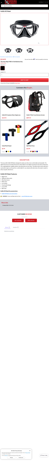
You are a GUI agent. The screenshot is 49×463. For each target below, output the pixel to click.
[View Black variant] (6, 152)
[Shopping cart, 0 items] (47, 2)
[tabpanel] (24, 231)
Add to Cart (25, 80)
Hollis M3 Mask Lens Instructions (9, 193)
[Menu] (1, 2)
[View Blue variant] (10, 152)
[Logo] (14, 2)
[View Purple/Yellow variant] (31, 152)
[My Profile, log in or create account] (45, 2)
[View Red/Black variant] (33, 152)
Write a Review (31, 220)
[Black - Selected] (2, 68)
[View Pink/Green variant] (35, 152)
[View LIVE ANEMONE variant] (39, 152)
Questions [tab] (15, 227)
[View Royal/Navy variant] (37, 152)
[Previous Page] (1, 50)
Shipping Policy (3, 63)
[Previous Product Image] (4, 29)
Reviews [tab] (7, 227)
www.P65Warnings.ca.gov (27, 196)
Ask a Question (18, 220)
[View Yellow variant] (8, 152)
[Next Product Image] (45, 29)
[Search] (2, 6)
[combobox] (25, 6)
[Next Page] (48, 50)
